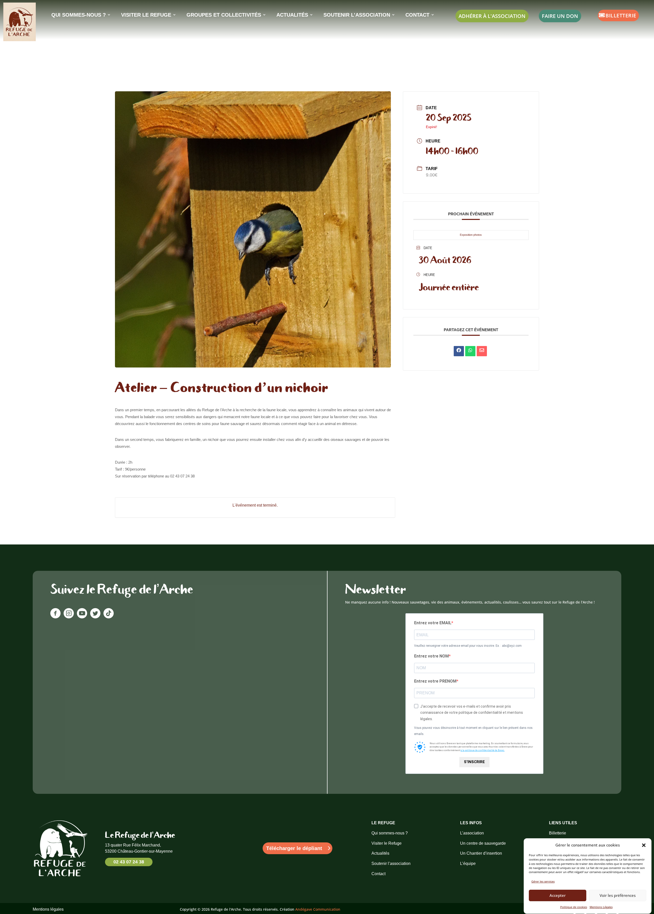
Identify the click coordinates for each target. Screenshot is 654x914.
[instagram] (69, 617)
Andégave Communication (317, 909)
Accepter (558, 895)
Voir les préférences (618, 895)
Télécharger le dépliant (294, 848)
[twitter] (95, 617)
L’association (472, 833)
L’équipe (468, 863)
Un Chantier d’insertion (481, 853)
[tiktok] (108, 617)
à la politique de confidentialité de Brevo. (483, 750)
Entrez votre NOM (431, 656)
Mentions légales (48, 909)
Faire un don (560, 15)
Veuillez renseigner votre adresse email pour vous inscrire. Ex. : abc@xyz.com (468, 646)
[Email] (482, 351)
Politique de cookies (573, 907)
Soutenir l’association (391, 863)
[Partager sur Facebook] (459, 351)
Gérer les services (543, 881)
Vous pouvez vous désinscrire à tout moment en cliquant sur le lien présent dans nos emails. (473, 731)
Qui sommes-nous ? (389, 833)
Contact (378, 874)
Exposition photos (471, 234)
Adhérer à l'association (492, 15)
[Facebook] (57, 617)
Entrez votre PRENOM (435, 681)
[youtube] (82, 617)
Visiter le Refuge (386, 843)
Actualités (380, 853)
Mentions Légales (601, 907)
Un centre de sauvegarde (483, 843)
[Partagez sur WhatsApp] (470, 351)
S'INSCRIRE (474, 762)
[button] (643, 845)
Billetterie (620, 15)
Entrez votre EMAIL (432, 622)
